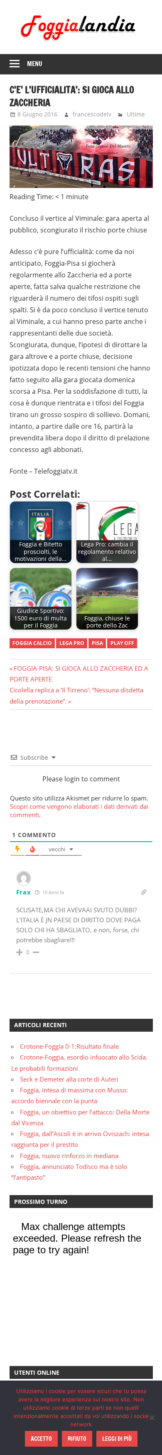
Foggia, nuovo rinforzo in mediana (69, 1155)
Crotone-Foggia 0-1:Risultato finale (69, 1046)
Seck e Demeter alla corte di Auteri (69, 1079)
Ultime (136, 114)
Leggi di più (117, 1439)
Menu (34, 63)
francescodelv (92, 114)
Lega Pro (71, 643)
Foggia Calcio (32, 643)
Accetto (41, 1439)
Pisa (97, 643)
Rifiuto (77, 1439)
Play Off (122, 643)
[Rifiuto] (151, 1417)
